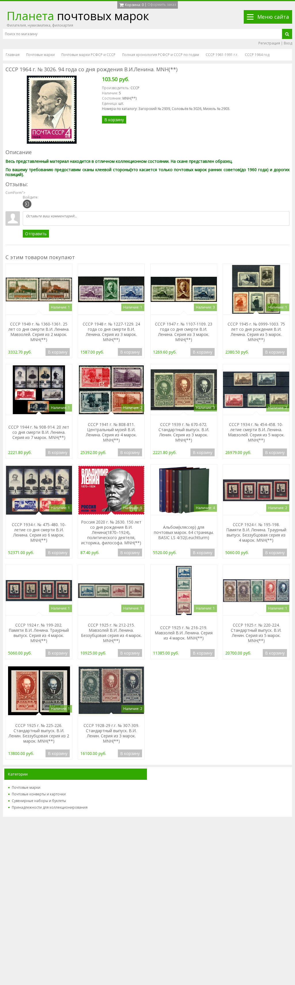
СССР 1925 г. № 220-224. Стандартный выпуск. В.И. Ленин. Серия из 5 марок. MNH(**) (256, 632)
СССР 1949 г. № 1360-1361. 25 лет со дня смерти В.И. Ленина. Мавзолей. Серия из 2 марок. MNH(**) (38, 331)
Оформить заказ (162, 4)
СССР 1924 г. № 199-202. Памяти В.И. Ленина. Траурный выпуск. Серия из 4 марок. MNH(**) (39, 632)
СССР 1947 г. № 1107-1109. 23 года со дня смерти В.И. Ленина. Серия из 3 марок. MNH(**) (183, 331)
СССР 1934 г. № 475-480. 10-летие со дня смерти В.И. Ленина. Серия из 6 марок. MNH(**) (39, 532)
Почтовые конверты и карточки (39, 794)
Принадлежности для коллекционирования (50, 807)
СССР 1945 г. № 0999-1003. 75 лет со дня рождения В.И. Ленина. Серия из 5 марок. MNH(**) (256, 331)
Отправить (36, 233)
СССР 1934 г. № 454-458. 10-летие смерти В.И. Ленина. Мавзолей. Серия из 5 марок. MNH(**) (256, 432)
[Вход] (27, 204)
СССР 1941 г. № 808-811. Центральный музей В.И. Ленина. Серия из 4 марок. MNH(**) (111, 432)
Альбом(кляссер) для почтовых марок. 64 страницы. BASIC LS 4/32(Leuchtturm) (184, 532)
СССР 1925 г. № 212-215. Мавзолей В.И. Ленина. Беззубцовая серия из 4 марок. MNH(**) (111, 632)
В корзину (114, 119)
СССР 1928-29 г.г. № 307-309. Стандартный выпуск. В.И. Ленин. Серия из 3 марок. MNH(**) (111, 733)
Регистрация (269, 43)
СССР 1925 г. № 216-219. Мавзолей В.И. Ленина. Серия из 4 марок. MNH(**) (184, 633)
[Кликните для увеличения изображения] (51, 110)
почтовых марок (78, 16)
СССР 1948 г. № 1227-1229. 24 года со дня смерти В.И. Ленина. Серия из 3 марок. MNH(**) (111, 331)
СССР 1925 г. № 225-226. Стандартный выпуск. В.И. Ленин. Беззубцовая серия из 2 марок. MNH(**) (39, 733)
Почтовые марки (26, 787)
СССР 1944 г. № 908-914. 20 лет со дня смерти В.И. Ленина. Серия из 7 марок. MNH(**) (38, 432)
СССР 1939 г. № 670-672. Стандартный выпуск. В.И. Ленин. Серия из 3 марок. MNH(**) (183, 432)
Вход (288, 43)
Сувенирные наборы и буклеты (39, 800)
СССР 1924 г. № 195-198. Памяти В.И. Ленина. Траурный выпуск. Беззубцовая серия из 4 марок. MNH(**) (256, 532)
